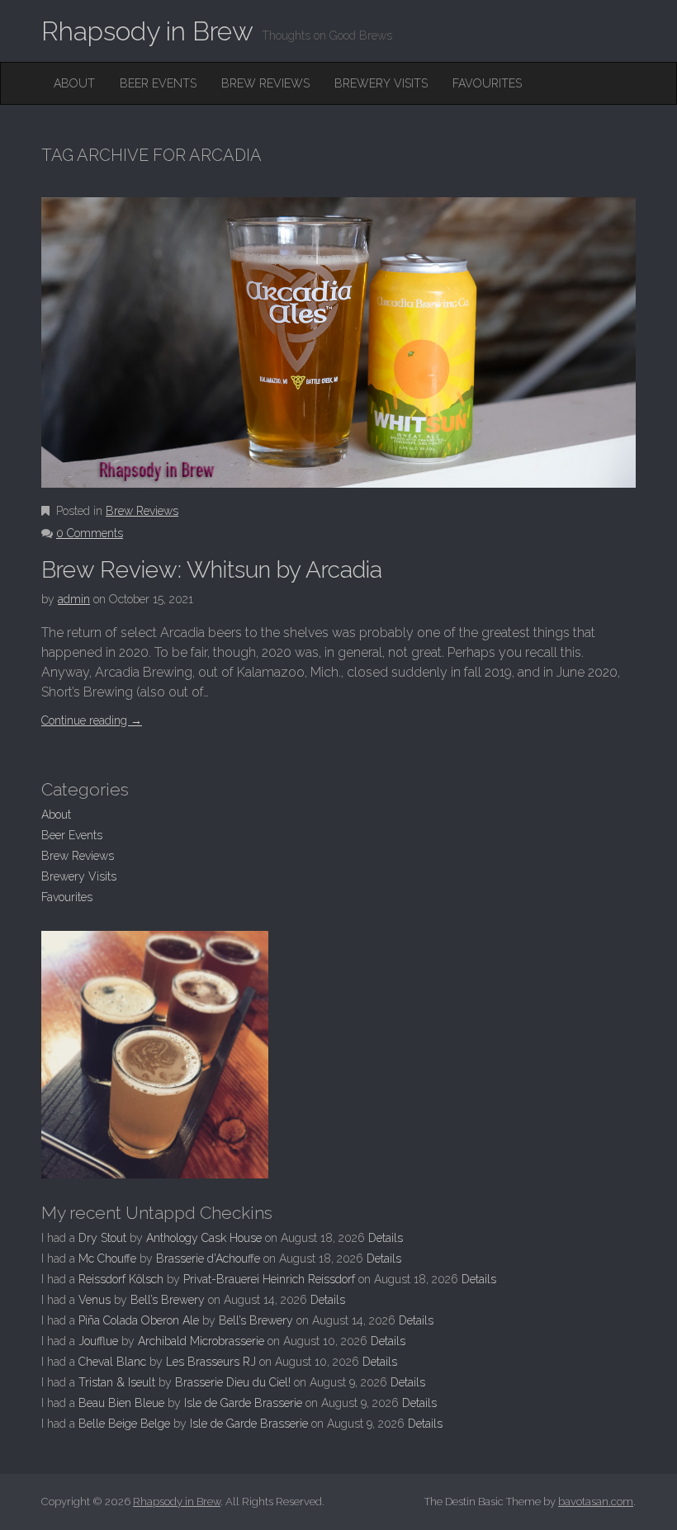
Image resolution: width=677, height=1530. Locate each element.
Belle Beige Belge (124, 1423)
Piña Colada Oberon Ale (138, 1320)
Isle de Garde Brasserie (243, 1403)
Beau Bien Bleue (121, 1403)
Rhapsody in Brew (147, 31)
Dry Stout (102, 1237)
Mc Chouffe (107, 1258)
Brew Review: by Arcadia (211, 569)
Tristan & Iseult (116, 1382)
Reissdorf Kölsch (120, 1279)
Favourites (487, 83)
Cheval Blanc (112, 1361)
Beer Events (158, 83)
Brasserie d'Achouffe (208, 1258)
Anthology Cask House (204, 1237)
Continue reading (91, 720)
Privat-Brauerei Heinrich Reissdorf (269, 1279)
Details (385, 1237)
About (74, 83)
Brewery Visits (381, 83)
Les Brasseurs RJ (211, 1361)
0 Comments (89, 533)
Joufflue (98, 1341)
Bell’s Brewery (167, 1299)
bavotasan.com (595, 1501)
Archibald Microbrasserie (201, 1341)
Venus (94, 1299)
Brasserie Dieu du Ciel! (233, 1382)
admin (74, 599)
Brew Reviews (265, 83)
